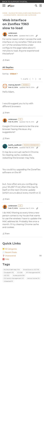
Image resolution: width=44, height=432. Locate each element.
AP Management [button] (33, 272)
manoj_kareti (14, 85)
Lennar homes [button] (33, 278)
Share (6, 60)
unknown (12, 33)
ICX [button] (19, 272)
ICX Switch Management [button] (14, 278)
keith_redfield (14, 145)
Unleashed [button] (8, 281)
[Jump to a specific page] (40, 79)
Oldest (13, 74)
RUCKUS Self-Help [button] (12, 269)
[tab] (8, 67)
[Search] (36, 5)
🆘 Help (5, 259)
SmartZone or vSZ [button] (31, 269)
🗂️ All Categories (9, 249)
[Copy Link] (36, 36)
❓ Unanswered (22, 256)
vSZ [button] (6, 275)
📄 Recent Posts (9, 252)
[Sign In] (40, 5)
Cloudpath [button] (9, 272)
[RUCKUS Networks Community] (11, 6)
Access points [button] (19, 275)
